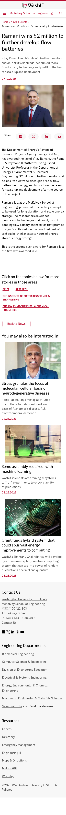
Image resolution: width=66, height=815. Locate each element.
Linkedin (46, 136)
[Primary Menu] (4, 13)
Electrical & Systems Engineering (24, 677)
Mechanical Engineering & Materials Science (32, 698)
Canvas (7, 729)
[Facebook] (4, 633)
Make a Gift (9, 768)
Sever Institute (12, 706)
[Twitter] (8, 633)
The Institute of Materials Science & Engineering (26, 298)
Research (22, 289)
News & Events (19, 22)
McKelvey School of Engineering (31, 13)
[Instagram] (17, 633)
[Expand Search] (61, 13)
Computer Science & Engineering (24, 662)
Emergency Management (18, 745)
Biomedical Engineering (18, 654)
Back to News (16, 324)
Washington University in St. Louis (24, 599)
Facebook (21, 136)
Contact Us (9, 623)
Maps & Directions (14, 760)
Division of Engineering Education (24, 669)
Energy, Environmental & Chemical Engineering (26, 308)
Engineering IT (11, 753)
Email (59, 136)
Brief (6, 289)
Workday (8, 776)
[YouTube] (22, 633)
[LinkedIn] (13, 633)
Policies (7, 789)
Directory (8, 737)
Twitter (33, 136)
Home (5, 22)
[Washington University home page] (33, 5)
